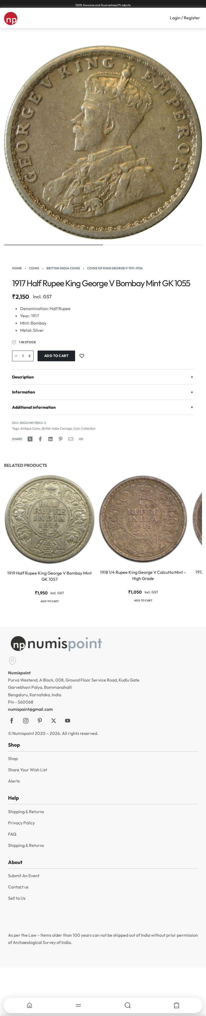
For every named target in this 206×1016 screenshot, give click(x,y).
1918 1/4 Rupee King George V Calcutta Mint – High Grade (143, 575)
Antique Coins (30, 428)
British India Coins (63, 268)
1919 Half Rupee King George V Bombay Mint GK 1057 (49, 576)
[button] (49, 602)
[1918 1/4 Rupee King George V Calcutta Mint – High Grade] (143, 519)
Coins (34, 268)
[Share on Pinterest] (60, 439)
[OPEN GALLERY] (103, 142)
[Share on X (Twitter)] (30, 439)
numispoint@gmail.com (30, 709)
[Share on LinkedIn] (50, 439)
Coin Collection (84, 428)
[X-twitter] (53, 720)
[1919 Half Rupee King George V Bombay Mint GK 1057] (49, 519)
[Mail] (70, 439)
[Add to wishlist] (81, 356)
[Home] (29, 1005)
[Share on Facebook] (40, 439)
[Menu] (78, 1005)
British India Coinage (57, 428)
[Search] (128, 1005)
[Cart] (177, 1005)
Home (17, 268)
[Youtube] (67, 720)
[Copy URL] (81, 439)
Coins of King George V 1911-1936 (115, 268)
